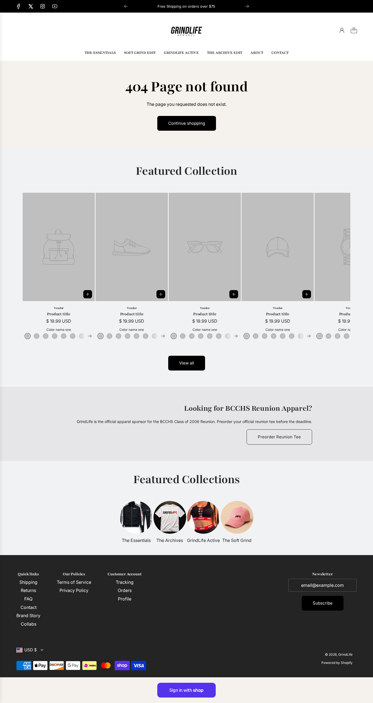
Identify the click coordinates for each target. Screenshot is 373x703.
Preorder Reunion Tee (279, 436)
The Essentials (136, 540)
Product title (58, 314)
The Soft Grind (236, 540)
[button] (35, 266)
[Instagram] (43, 6)
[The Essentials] (136, 517)
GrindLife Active (203, 540)
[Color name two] (36, 336)
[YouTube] (55, 6)
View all (186, 363)
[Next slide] (247, 6)
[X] (31, 6)
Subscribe (323, 603)
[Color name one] (27, 336)
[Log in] (342, 30)
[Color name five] (63, 336)
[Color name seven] (81, 336)
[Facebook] (19, 6)
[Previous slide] (126, 6)
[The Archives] (169, 517)
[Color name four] (54, 336)
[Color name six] (72, 336)
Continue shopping (186, 123)
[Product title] (59, 247)
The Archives (169, 540)
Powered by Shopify (337, 663)
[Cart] (354, 30)
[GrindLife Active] (203, 517)
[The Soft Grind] (237, 517)
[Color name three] (45, 336)
